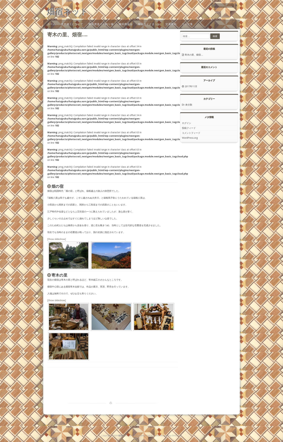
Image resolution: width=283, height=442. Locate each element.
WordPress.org (190, 137)
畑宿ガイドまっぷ (149, 24)
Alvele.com (146, 435)
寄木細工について (72, 24)
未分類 (188, 104)
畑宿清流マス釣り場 (100, 24)
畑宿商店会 (126, 24)
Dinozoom (177, 435)
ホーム (51, 24)
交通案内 (171, 24)
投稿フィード (189, 127)
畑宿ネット (67, 11)
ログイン (186, 123)
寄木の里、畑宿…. (194, 54)
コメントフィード (191, 132)
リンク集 (187, 24)
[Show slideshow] (56, 239)
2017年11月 (191, 86)
